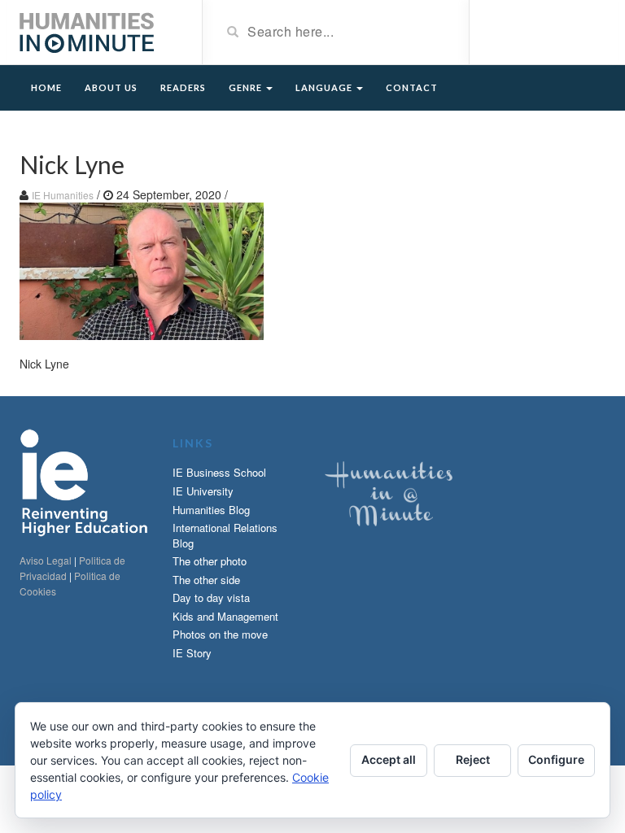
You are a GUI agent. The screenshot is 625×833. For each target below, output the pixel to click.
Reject (473, 759)
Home (46, 87)
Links (193, 443)
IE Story (192, 653)
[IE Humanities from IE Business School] (87, 31)
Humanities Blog (211, 509)
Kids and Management (225, 616)
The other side (206, 579)
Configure (556, 759)
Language (325, 87)
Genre (246, 87)
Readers (183, 87)
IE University (203, 491)
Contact (412, 87)
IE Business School (219, 472)
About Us (111, 87)
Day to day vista (211, 597)
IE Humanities (63, 195)
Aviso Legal (46, 560)
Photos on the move (220, 634)
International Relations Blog (225, 535)
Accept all (388, 759)
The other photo (210, 561)
